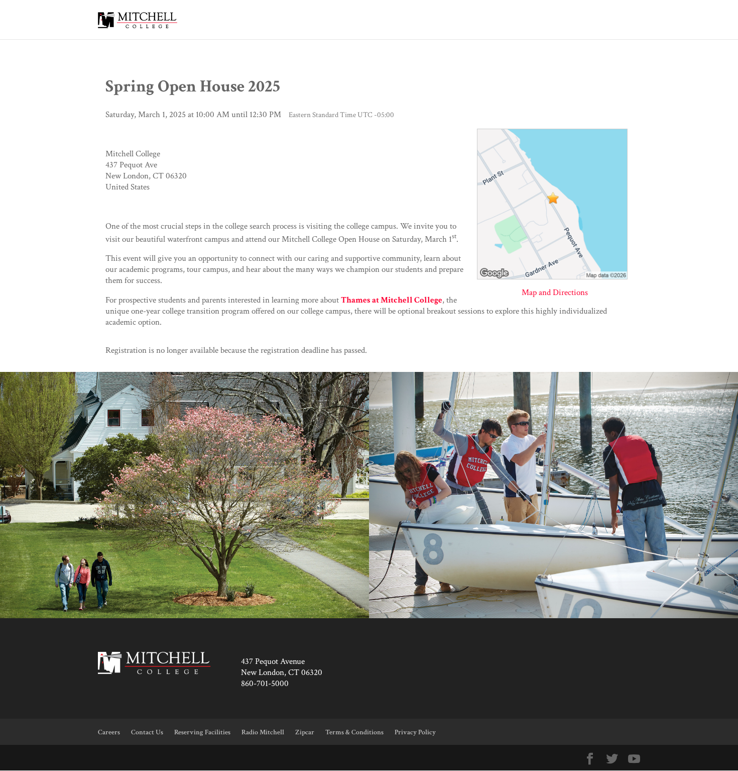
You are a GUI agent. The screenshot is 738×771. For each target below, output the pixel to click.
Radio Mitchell (262, 732)
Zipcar (304, 732)
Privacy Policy (415, 732)
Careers (109, 732)
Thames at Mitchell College (391, 300)
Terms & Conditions (354, 732)
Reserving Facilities (202, 732)
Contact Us (147, 732)
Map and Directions (555, 292)
